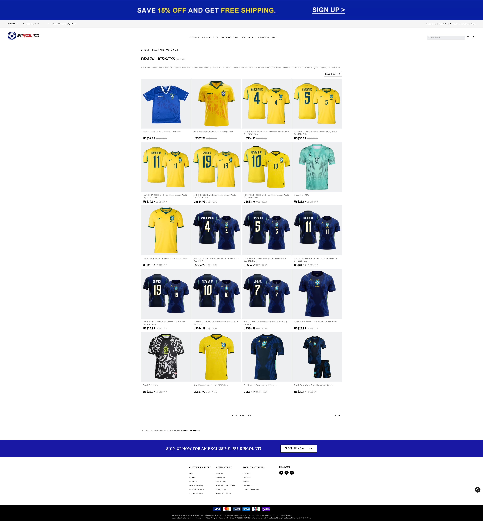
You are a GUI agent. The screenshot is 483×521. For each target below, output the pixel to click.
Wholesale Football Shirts (225, 485)
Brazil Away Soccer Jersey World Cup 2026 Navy (315, 322)
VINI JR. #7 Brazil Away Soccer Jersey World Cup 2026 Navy (265, 323)
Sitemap (198, 518)
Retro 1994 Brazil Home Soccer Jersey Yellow (213, 132)
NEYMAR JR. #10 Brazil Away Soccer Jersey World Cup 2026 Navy (215, 323)
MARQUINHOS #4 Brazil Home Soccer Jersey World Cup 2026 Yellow (266, 133)
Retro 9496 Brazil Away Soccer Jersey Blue (162, 132)
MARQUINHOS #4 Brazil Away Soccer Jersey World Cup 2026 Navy (216, 260)
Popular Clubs (210, 37)
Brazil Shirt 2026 (301, 195)
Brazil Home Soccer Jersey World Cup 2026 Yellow (165, 259)
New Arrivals (247, 485)
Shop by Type (249, 37)
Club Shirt (246, 473)
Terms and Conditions (226, 518)
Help (191, 473)
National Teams (230, 37)
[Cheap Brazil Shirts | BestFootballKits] (23, 36)
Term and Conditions (223, 493)
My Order (192, 477)
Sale (274, 37)
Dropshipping (431, 24)
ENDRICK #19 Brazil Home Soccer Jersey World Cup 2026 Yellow (214, 196)
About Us (219, 473)
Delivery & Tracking (196, 485)
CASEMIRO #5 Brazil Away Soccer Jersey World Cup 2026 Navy (265, 260)
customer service (191, 431)
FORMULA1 (263, 37)
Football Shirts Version (251, 489)
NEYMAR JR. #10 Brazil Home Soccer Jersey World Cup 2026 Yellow (266, 196)
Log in (473, 24)
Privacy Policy (221, 489)
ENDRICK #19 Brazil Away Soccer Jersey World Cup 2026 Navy (164, 323)
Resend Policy (221, 481)
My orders (453, 24)
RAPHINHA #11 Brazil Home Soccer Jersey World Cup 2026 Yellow (165, 196)
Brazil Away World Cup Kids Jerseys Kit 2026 (313, 385)
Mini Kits (246, 481)
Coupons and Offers (196, 493)
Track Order (443, 24)
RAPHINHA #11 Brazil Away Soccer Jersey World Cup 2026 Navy (315, 260)
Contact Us (193, 481)
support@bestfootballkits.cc (181, 518)
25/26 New (194, 37)
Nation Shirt (247, 477)
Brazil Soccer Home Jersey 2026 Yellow (210, 385)
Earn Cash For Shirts (196, 489)
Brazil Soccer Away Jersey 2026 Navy (260, 385)
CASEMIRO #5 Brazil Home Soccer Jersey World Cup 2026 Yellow (315, 133)
